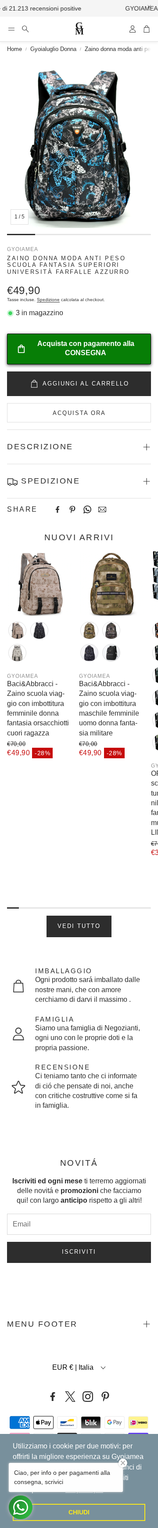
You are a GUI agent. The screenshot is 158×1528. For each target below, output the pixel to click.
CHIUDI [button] (79, 1512)
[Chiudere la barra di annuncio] (149, 6)
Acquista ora (79, 413)
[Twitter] (70, 1396)
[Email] (102, 509)
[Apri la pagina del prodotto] (39, 583)
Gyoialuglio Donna (53, 49)
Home (14, 49)
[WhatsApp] (87, 509)
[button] (11, 29)
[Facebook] (57, 509)
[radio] (17, 630)
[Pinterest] (72, 509)
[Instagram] (88, 1396)
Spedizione (48, 299)
